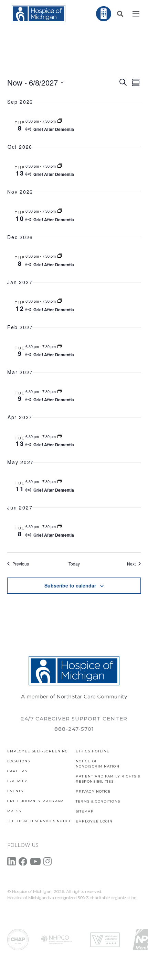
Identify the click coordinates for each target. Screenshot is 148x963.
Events (15, 791)
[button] (120, 13)
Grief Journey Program (35, 801)
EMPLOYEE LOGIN (94, 821)
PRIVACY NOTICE (93, 791)
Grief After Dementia (53, 129)
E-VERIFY (17, 781)
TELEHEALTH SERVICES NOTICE (39, 821)
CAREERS (17, 771)
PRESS (14, 811)
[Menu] (136, 13)
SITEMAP (85, 811)
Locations (18, 761)
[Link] (38, 13)
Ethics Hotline (92, 751)
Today (74, 564)
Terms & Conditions (98, 801)
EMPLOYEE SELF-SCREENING (37, 751)
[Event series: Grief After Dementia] (59, 121)
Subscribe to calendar (70, 585)
